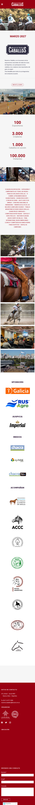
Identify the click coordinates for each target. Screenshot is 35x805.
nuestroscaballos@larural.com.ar (10, 702)
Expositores (17, 279)
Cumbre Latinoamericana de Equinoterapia (17, 336)
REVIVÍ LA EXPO (17, 84)
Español (8, 803)
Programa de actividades (17, 313)
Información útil (17, 245)
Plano (17, 360)
